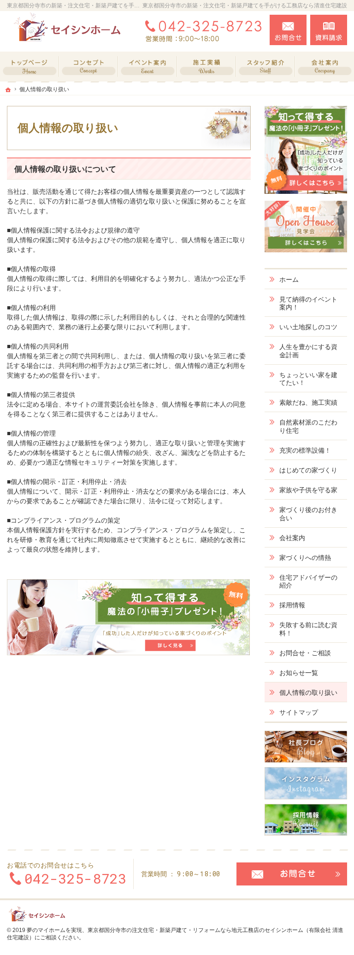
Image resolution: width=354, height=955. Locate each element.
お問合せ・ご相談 (305, 653)
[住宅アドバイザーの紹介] (265, 67)
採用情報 (292, 605)
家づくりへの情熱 (305, 557)
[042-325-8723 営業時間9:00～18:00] (201, 30)
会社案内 (292, 538)
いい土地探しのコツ (308, 327)
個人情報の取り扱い (308, 692)
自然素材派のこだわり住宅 (308, 426)
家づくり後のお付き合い (308, 514)
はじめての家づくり (308, 470)
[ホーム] (29, 67)
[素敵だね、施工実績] (206, 67)
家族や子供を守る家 (308, 490)
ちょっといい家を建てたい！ (308, 379)
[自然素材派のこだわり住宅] (88, 67)
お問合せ (288, 30)
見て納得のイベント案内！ (308, 303)
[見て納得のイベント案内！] (147, 67)
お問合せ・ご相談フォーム (291, 873)
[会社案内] (324, 67)
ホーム (289, 279)
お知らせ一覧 (298, 672)
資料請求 (328, 30)
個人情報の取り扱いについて (65, 169)
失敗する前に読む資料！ (308, 629)
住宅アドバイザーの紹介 (308, 581)
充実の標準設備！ (305, 450)
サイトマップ (298, 712)
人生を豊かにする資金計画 (308, 351)
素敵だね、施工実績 (308, 402)
